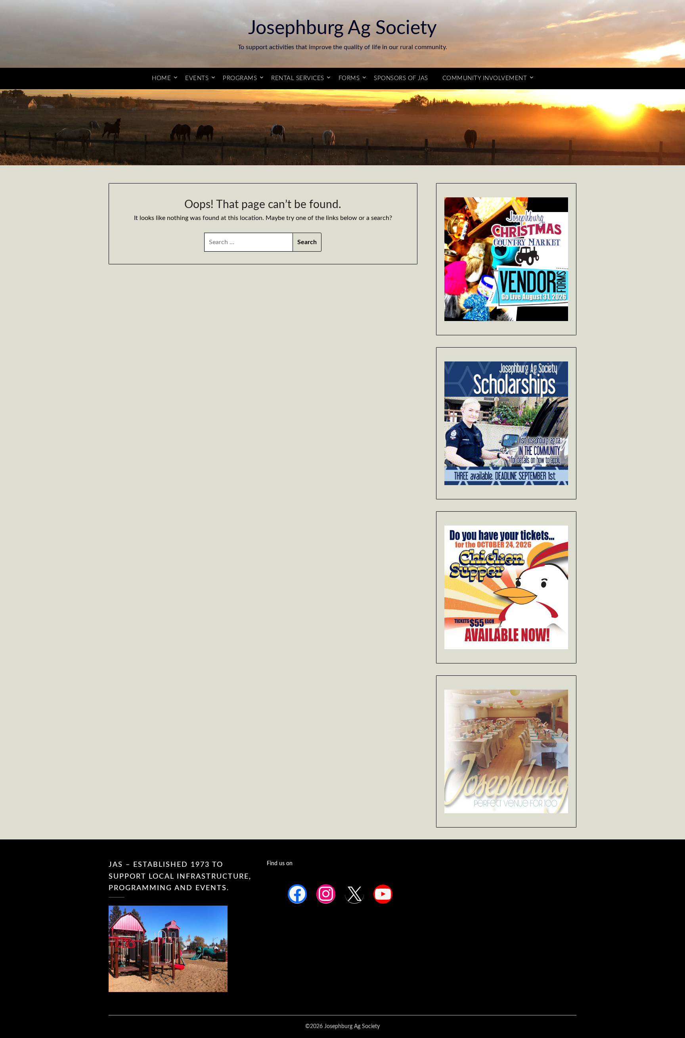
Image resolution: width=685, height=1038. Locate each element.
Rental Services (297, 78)
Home (161, 78)
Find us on (280, 863)
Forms (349, 78)
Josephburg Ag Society (342, 28)
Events (197, 78)
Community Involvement (484, 78)
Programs (240, 78)
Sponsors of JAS (401, 78)
